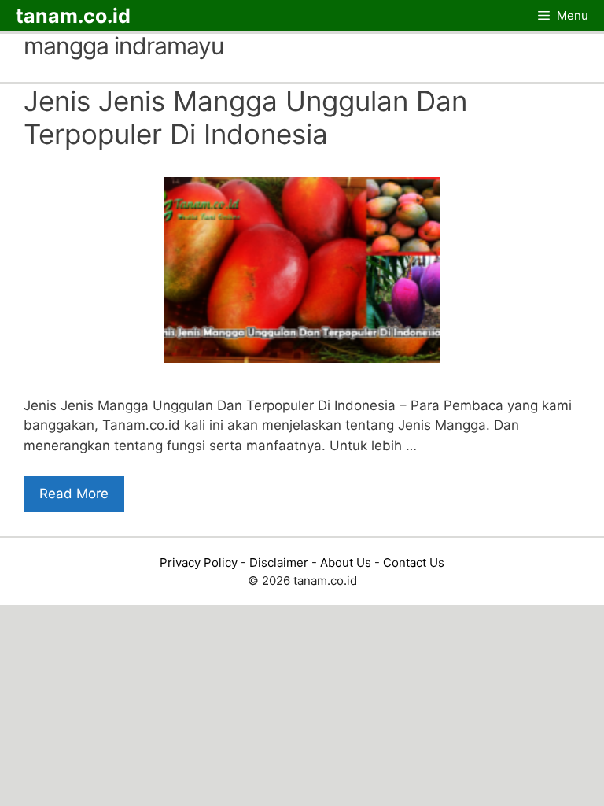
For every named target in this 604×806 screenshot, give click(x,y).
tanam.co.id (73, 16)
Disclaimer (278, 562)
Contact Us (413, 562)
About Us (345, 562)
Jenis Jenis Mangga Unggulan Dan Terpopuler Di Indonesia (245, 117)
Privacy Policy (199, 562)
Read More (74, 493)
